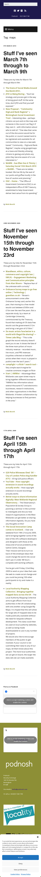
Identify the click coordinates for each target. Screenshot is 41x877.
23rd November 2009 (11, 223)
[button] (38, 837)
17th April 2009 (9, 431)
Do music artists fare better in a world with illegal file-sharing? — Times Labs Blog (21, 334)
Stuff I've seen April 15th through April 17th (20, 447)
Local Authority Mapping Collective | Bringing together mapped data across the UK (20, 591)
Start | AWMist (13, 373)
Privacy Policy (26, 874)
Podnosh (15, 16)
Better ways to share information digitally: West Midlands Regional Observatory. (21, 499)
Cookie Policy (15, 874)
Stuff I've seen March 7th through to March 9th (20, 62)
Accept (20, 857)
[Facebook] (15, 11)
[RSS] (25, 11)
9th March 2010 (9, 46)
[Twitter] (18, 11)
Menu (11, 29)
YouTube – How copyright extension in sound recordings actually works (19, 484)
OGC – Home (11, 181)
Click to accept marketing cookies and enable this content (20, 701)
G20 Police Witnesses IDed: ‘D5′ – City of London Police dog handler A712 (21, 475)
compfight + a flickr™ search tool (21, 364)
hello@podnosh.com (19, 789)
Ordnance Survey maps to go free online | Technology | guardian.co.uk (21, 292)
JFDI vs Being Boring (15, 94)
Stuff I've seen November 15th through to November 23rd (20, 242)
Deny (21, 863)
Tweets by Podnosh (20, 740)
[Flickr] (21, 11)
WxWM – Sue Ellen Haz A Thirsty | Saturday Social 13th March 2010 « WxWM (21, 166)
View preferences (20, 869)
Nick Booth (10, 204)
